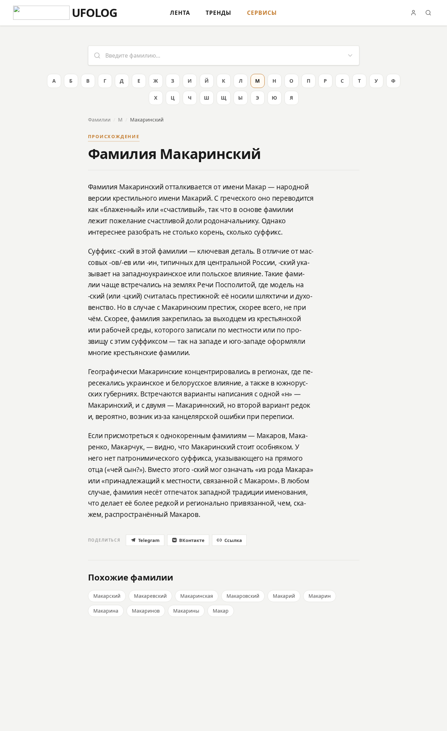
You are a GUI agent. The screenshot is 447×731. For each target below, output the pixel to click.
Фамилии (99, 119)
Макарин (319, 596)
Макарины (186, 610)
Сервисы (262, 13)
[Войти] (413, 13)
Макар (221, 610)
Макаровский (243, 596)
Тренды (218, 13)
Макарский (106, 596)
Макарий (284, 596)
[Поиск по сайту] (428, 13)
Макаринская (196, 596)
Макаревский (150, 596)
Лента (180, 13)
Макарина (105, 610)
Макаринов (146, 610)
